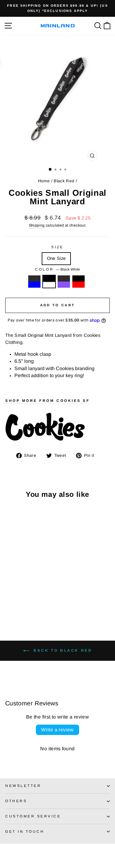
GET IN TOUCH (24, 831)
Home (44, 181)
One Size (56, 258)
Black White (49, 281)
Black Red (64, 181)
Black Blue (34, 281)
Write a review (57, 729)
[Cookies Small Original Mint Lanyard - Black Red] (30, 604)
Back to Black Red (62, 651)
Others (16, 801)
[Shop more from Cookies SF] (57, 427)
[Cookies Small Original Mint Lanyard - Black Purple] (23, 604)
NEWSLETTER (23, 786)
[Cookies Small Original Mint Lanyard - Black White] (15, 604)
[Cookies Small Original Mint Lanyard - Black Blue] (8, 604)
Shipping (37, 225)
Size (57, 247)
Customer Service (33, 816)
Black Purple (64, 281)
